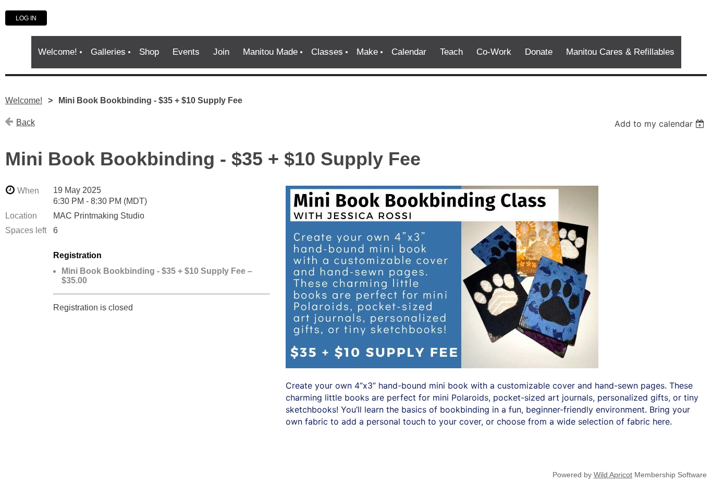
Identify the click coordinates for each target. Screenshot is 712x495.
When (28, 190)
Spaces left (25, 230)
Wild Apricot (613, 474)
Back (25, 122)
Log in (26, 18)
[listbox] (661, 123)
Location (21, 215)
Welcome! (23, 100)
